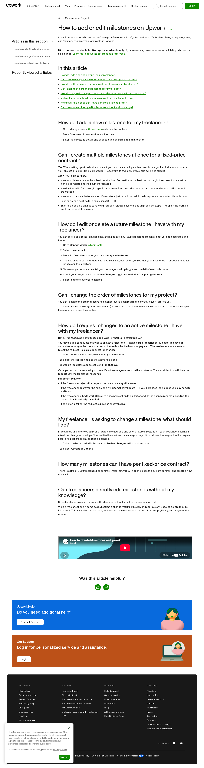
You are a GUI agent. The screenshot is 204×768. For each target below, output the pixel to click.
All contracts (95, 129)
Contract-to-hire (27, 720)
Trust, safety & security (158, 724)
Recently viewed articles (32, 73)
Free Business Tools (114, 716)
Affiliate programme (114, 712)
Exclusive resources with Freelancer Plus (80, 713)
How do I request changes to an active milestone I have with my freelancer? (104, 93)
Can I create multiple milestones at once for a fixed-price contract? (99, 79)
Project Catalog (27, 699)
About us (151, 691)
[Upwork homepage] (13, 6)
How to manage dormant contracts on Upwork (33, 56)
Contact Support (30, 622)
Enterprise (24, 707)
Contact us (152, 716)
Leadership (152, 695)
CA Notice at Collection (103, 756)
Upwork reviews (112, 699)
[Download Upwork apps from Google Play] (181, 743)
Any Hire (23, 716)
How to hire (24, 691)
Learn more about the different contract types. (99, 53)
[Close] (69, 727)
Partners (151, 720)
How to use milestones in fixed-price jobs (33, 63)
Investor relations (155, 699)
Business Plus (26, 712)
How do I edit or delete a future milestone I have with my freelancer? (99, 84)
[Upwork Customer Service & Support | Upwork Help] (60, 18)
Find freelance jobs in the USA (77, 703)
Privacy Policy (82, 756)
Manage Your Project (77, 18)
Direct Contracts (70, 695)
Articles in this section (30, 41)
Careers (151, 703)
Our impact (152, 707)
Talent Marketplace (28, 695)
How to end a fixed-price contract (33, 49)
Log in (191, 5)
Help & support (111, 691)
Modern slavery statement (160, 728)
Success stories (112, 695)
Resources (109, 703)
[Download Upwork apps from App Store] (174, 743)
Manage (64, 757)
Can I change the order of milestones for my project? (91, 88)
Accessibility (152, 756)
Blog (106, 707)
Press (150, 712)
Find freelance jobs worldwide (77, 699)
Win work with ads (71, 707)
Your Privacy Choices (127, 756)
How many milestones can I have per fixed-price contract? (94, 102)
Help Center (32, 5)
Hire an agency (26, 703)
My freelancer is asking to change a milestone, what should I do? (97, 98)
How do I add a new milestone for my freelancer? (88, 75)
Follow (172, 29)
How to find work (70, 691)
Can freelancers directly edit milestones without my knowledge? (97, 107)
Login (24, 659)
